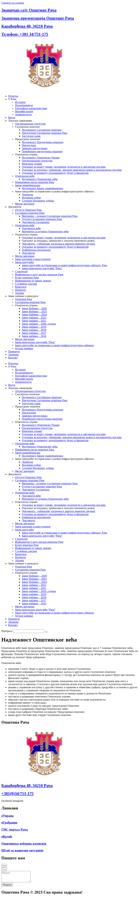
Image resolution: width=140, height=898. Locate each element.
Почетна (13, 96)
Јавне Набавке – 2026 (34, 308)
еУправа (7, 815)
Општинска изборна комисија (23, 843)
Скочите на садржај (12, 2)
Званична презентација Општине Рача (37, 18)
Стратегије (21, 271)
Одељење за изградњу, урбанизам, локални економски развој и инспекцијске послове (72, 169)
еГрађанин (9, 822)
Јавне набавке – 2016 (34, 336)
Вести (11, 117)
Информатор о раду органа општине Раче (39, 274)
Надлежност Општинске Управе (41, 157)
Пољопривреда (24, 105)
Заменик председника (34, 148)
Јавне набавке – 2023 (34, 317)
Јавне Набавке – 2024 (34, 314)
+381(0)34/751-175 (17, 793)
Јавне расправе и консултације (33, 259)
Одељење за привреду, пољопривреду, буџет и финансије (55, 172)
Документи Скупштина (35, 222)
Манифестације (24, 111)
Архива (19, 293)
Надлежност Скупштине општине (42, 129)
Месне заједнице (24, 203)
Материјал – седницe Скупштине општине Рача (50, 216)
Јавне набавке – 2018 (34, 329)
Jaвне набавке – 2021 (34, 320)
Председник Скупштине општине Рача (44, 132)
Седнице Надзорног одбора (38, 200)
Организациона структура (30, 123)
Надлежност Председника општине (42, 142)
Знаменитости (23, 114)
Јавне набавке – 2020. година (39, 323)
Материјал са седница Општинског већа (45, 231)
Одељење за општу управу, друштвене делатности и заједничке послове (64, 166)
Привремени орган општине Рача (34, 182)
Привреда (14, 351)
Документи (28, 253)
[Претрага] (46, 631)
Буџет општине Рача (27, 277)
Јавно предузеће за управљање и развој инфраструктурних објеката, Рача (64, 265)
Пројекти (20, 289)
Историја (20, 102)
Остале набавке (24, 348)
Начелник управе (32, 163)
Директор (27, 194)
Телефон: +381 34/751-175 (24, 34)
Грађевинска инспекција (36, 249)
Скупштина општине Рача (30, 302)
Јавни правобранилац (27, 185)
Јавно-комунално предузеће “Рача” (35, 342)
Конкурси (20, 286)
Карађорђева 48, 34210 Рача (27, 26)
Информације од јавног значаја (33, 280)
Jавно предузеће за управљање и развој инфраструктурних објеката (54, 345)
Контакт (13, 357)
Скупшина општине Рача (29, 213)
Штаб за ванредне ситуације (22, 850)
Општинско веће (24, 176)
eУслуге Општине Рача (28, 209)
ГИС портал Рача (14, 829)
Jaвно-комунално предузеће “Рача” (42, 268)
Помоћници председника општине (42, 151)
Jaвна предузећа (24, 262)
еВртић (6, 836)
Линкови (13, 354)
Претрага (6, 631)
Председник (29, 145)
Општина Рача (23, 299)
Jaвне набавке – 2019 (34, 326)
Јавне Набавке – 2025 (34, 311)
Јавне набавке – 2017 (34, 333)
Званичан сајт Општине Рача (29, 10)
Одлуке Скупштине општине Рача (42, 219)
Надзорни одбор (31, 197)
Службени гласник (26, 283)
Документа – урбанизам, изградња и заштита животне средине (58, 243)
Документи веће (31, 228)
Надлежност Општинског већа (40, 179)
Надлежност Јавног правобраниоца (42, 188)
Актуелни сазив (31, 136)
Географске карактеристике (31, 108)
